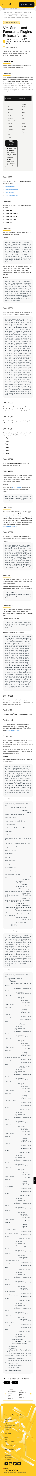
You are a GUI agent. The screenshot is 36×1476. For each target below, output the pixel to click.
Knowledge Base (9, 1445)
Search (6, 1421)
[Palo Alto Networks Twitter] (15, 1465)
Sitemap (6, 1429)
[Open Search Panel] (10, 4)
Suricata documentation (9, 526)
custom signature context (13, 730)
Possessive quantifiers (12, 195)
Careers (6, 1439)
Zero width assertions (12, 189)
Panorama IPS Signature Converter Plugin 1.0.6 (15, 15)
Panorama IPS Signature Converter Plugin (14, 14)
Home (4, 12)
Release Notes (8, 1419)
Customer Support (9, 1441)
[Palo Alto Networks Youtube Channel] (19, 1465)
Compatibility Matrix (9, 1425)
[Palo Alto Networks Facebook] (6, 1465)
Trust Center (7, 1455)
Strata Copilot (27, 4)
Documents (7, 1459)
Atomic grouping (10, 186)
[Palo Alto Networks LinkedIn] (11, 1465)
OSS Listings (7, 1427)
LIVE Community (9, 1443)
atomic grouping (16, 487)
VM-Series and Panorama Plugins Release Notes (19, 12)
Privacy (6, 1453)
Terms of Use (8, 1457)
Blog (5, 1423)
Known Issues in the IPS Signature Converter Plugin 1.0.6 (18, 17)
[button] (35, 1180)
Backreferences (10, 192)
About (6, 1437)
